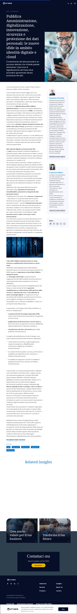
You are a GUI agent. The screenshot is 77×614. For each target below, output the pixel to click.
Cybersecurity (25, 447)
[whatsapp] (64, 223)
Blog (8, 447)
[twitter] (61, 223)
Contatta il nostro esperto (57, 156)
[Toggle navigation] (75, 3)
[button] (69, 3)
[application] (38, 609)
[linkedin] (57, 223)
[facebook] (54, 223)
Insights (59, 583)
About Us (59, 587)
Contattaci (38, 565)
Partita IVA (10, 604)
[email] (50, 223)
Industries (42, 583)
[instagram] (11, 583)
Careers (59, 591)
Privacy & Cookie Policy (44, 604)
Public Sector (16, 447)
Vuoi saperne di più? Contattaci (15, 439)
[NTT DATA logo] (6, 3)
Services (42, 587)
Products (42, 591)
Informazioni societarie (25, 604)
